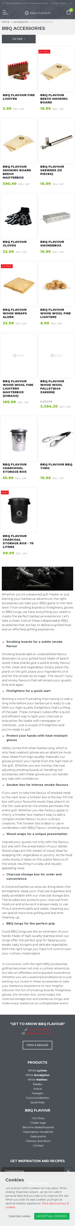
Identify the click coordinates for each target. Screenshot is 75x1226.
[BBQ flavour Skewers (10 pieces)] (56, 141)
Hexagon (37, 1093)
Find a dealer (37, 1045)
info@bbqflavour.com (39, 1033)
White (37, 1070)
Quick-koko (37, 1102)
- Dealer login (37, 1122)
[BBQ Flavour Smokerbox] (56, 216)
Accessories (21, 21)
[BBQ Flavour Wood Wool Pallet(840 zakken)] (56, 355)
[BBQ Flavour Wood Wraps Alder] (19, 284)
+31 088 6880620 (39, 1029)
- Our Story (37, 1118)
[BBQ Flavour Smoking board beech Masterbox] (19, 141)
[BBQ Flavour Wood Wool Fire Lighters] (56, 284)
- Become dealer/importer (37, 1127)
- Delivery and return (38, 1141)
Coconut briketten (37, 1097)
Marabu (37, 1084)
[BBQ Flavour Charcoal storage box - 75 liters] (19, 510)
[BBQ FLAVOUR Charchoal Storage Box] (19, 438)
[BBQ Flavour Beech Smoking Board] (56, 69)
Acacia (37, 1088)
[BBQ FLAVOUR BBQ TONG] (56, 438)
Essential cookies (19, 1216)
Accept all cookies (52, 1216)
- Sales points (37, 1136)
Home (5, 21)
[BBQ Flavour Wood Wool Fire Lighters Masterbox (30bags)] (19, 355)
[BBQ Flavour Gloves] (19, 216)
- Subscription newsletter (37, 1132)
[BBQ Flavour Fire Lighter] (19, 69)
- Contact (38, 1145)
